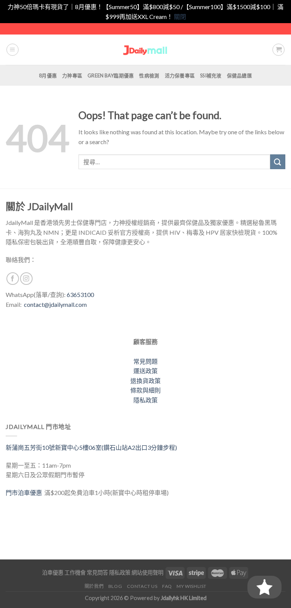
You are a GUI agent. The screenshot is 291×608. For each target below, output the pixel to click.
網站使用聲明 (147, 572)
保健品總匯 (239, 75)
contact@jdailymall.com (55, 304)
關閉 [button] (180, 16)
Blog (115, 586)
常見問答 (97, 572)
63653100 (80, 294)
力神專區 (72, 75)
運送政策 (145, 370)
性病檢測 (149, 75)
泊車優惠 (52, 572)
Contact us (142, 586)
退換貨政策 (145, 380)
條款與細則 (145, 390)
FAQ (167, 586)
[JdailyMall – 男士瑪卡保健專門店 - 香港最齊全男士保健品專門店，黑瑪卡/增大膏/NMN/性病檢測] (145, 50)
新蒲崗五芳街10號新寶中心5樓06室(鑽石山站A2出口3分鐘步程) (91, 447)
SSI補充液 (211, 75)
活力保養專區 (180, 75)
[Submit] (277, 161)
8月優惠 (48, 75)
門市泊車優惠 (25, 492)
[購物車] (278, 50)
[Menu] (12, 50)
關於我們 (93, 586)
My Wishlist (192, 586)
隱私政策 (145, 400)
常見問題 (145, 361)
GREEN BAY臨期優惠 (111, 75)
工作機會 (75, 572)
